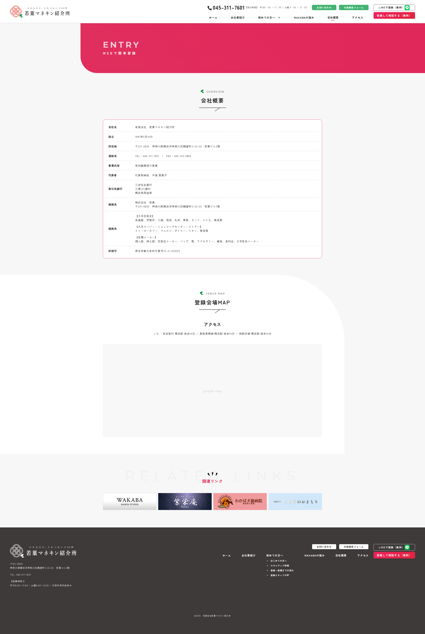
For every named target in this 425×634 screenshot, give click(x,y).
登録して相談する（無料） (394, 15)
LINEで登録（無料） (392, 7)
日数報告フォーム (354, 7)
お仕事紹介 (238, 17)
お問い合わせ (324, 7)
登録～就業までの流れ (282, 570)
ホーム (213, 17)
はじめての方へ (279, 560)
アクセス (357, 17)
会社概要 (333, 17)
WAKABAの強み (304, 17)
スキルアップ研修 (280, 565)
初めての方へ (266, 17)
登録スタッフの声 (280, 575)
